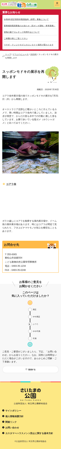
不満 (34, 338)
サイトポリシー (13, 410)
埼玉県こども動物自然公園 (26, 4)
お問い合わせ (12, 427)
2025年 (33, 54)
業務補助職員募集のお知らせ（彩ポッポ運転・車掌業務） (29, 26)
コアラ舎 (11, 184)
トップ (8, 54)
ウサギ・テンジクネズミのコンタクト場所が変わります (28, 45)
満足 (34, 309)
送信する (32, 369)
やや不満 (36, 331)
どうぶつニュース (21, 54)
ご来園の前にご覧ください (16, 38)
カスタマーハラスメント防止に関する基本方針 (29, 433)
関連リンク (11, 422)
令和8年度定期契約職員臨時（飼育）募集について (26, 19)
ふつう (35, 324)
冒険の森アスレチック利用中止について (22, 32)
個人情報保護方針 (14, 416)
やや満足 (36, 317)
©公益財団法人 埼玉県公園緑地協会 (30, 441)
